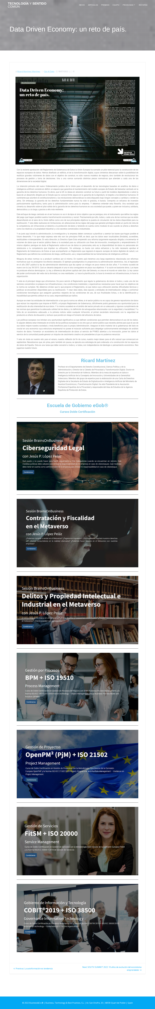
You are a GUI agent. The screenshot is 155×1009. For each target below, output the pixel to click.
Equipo (116, 5)
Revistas (143, 5)
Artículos (93, 5)
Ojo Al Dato (49, 71)
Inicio (82, 5)
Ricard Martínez (98, 360)
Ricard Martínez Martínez (28, 71)
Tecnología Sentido (27, 5)
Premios (105, 5)
